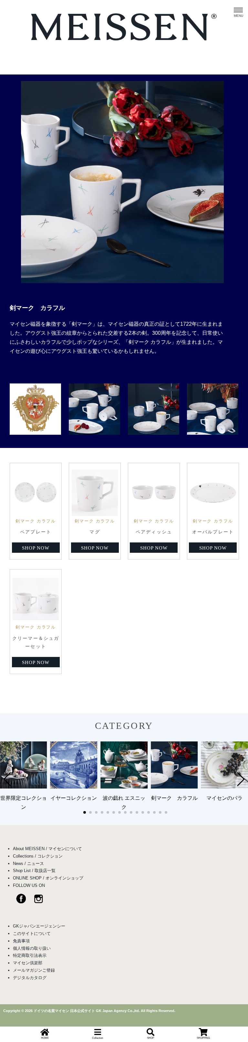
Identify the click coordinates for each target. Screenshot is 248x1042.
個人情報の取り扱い (32, 948)
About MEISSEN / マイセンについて (47, 848)
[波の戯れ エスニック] (124, 786)
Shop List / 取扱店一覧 (34, 870)
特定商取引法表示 (29, 955)
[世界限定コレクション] (23, 786)
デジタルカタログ (29, 977)
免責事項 (21, 940)
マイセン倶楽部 (27, 962)
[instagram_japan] (42, 901)
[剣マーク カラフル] (122, 281)
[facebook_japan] (16, 901)
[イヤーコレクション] (74, 786)
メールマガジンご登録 (34, 970)
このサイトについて (32, 933)
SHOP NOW (35, 548)
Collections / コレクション (38, 856)
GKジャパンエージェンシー (39, 926)
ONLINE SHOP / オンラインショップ (48, 878)
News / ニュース (28, 863)
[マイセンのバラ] (224, 786)
